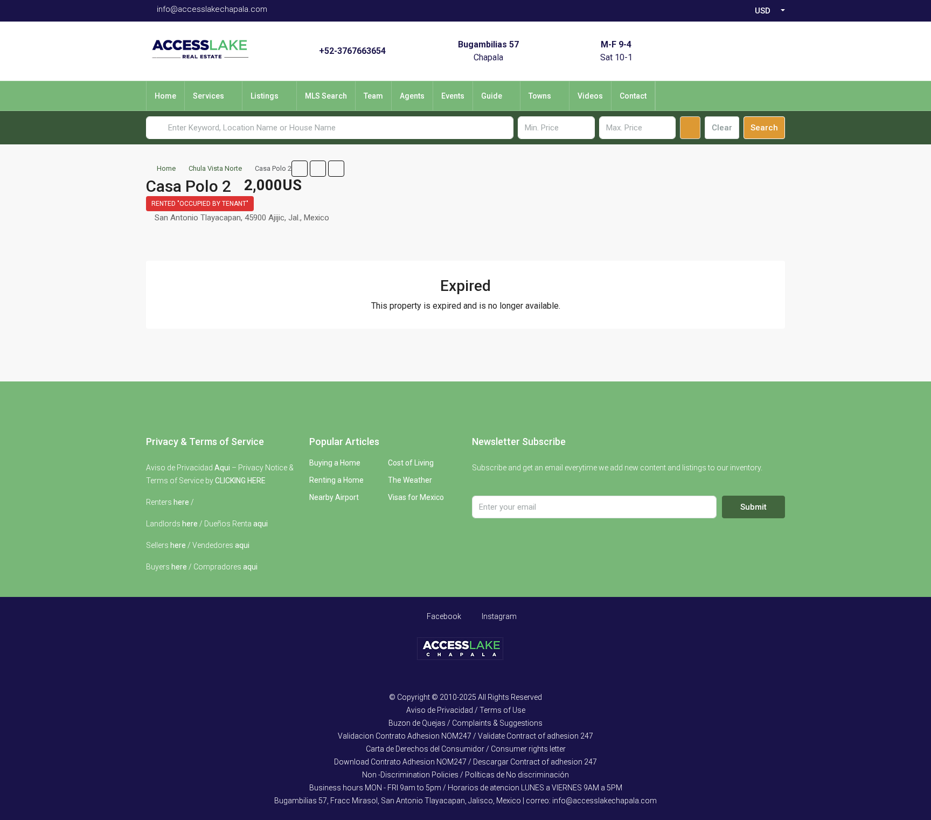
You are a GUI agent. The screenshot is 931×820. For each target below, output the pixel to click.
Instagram (498, 616)
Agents (412, 96)
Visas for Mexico (416, 497)
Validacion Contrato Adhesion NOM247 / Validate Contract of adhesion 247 (465, 736)
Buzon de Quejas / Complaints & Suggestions (465, 723)
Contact (633, 96)
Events (452, 96)
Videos (590, 96)
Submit (753, 507)
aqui (260, 523)
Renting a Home (336, 480)
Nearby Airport (334, 497)
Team (373, 96)
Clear (722, 128)
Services (208, 96)
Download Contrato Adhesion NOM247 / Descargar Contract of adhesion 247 (465, 762)
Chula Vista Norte (215, 168)
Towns (540, 96)
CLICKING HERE (240, 480)
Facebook (443, 616)
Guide (491, 96)
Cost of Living (411, 462)
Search (764, 128)
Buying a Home (334, 462)
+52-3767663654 (352, 51)
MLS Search (326, 96)
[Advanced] (690, 127)
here (181, 502)
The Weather (410, 480)
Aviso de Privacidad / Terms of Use (465, 710)
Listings (265, 96)
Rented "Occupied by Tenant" (199, 203)
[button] (299, 169)
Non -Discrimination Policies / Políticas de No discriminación (465, 774)
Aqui (222, 467)
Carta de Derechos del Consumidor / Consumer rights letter (466, 749)
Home (165, 96)
